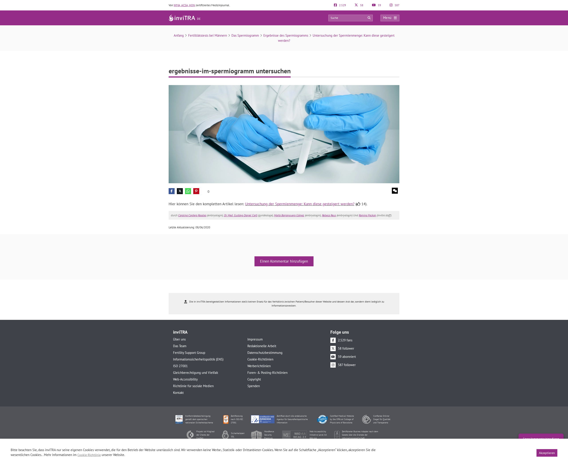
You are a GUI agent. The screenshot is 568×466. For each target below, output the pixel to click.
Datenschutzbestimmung (264, 352)
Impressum (255, 339)
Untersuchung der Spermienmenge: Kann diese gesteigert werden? (299, 203)
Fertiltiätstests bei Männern (207, 35)
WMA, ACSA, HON (184, 5)
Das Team (179, 346)
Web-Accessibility (185, 379)
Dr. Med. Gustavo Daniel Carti (240, 215)
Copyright (254, 379)
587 (396, 5)
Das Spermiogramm (245, 35)
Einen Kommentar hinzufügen (284, 261)
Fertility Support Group (189, 352)
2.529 (342, 5)
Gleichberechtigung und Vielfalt (195, 372)
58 (361, 5)
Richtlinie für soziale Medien (193, 386)
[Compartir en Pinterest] (196, 191)
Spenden (253, 386)
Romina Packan (367, 215)
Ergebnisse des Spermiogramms (285, 35)
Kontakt (178, 392)
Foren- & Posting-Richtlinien (267, 372)
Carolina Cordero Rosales (192, 215)
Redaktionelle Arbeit (261, 346)
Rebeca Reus (329, 215)
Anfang (179, 35)
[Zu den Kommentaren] (395, 191)
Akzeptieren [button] (547, 453)
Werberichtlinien (259, 366)
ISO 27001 (180, 366)
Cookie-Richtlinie (89, 454)
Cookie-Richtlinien (260, 359)
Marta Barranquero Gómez (289, 215)
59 (379, 5)
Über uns (179, 339)
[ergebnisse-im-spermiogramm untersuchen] (284, 134)
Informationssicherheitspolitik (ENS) (198, 359)
